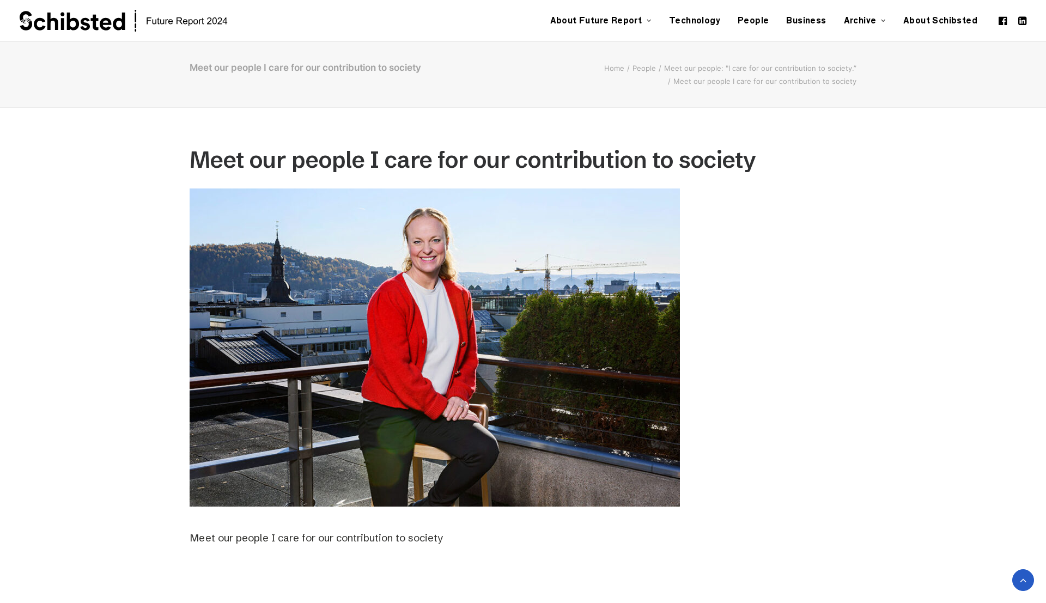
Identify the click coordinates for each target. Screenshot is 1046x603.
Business (806, 20)
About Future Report (596, 20)
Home (614, 68)
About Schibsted (940, 20)
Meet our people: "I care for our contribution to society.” (760, 68)
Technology (694, 20)
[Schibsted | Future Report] (136, 21)
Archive (860, 20)
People (753, 20)
